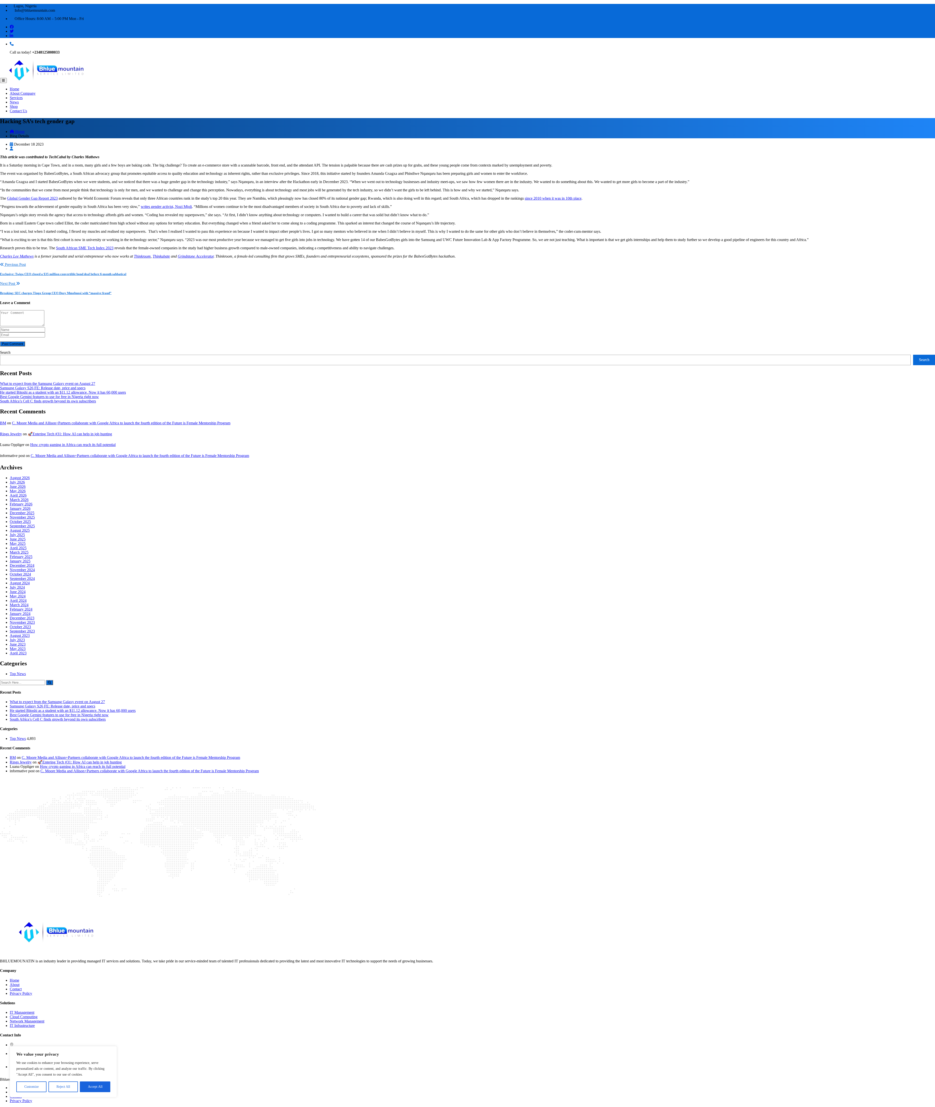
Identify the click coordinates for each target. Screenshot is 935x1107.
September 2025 (22, 526)
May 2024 (18, 596)
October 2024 (20, 574)
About (14, 985)
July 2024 (17, 587)
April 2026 (18, 495)
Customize (31, 1086)
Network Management (27, 1021)
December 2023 (22, 618)
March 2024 (19, 605)
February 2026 (21, 504)
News (14, 102)
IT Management (22, 1012)
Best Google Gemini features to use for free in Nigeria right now (49, 397)
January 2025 (20, 561)
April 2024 (18, 600)
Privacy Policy (21, 993)
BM (3, 423)
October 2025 (20, 522)
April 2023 (18, 653)
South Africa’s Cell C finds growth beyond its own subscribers (48, 401)
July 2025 (17, 535)
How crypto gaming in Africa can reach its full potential (73, 445)
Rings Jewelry (11, 434)
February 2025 (21, 557)
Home (14, 89)
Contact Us (18, 111)
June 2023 (18, 644)
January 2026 (20, 508)
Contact (16, 989)
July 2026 (17, 482)
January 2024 (20, 614)
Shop (14, 106)
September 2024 (22, 579)
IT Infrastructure (22, 1025)
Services (16, 98)
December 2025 (22, 513)
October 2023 (20, 627)
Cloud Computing (23, 1017)
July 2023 (17, 640)
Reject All (63, 1086)
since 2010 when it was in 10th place (553, 198)
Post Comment (12, 344)
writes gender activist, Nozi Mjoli (166, 207)
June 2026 (18, 486)
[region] (63, 1071)
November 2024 (22, 570)
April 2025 (18, 548)
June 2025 (18, 539)
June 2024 (18, 592)
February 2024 (21, 609)
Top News (18, 674)
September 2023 (22, 631)
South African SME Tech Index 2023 (84, 248)
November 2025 (22, 517)
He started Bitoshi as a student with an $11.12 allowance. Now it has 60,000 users (63, 392)
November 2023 (22, 622)
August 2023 (20, 635)
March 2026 (19, 500)
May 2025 (18, 543)
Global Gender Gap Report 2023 (32, 198)
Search (5, 352)
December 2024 (22, 565)
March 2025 (19, 552)
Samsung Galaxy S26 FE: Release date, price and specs (42, 388)
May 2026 (18, 491)
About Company (23, 93)
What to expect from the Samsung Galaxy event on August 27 (47, 383)
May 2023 (18, 649)
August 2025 (20, 530)
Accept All (95, 1086)
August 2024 (20, 583)
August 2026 (20, 478)
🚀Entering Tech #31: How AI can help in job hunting (70, 434)
